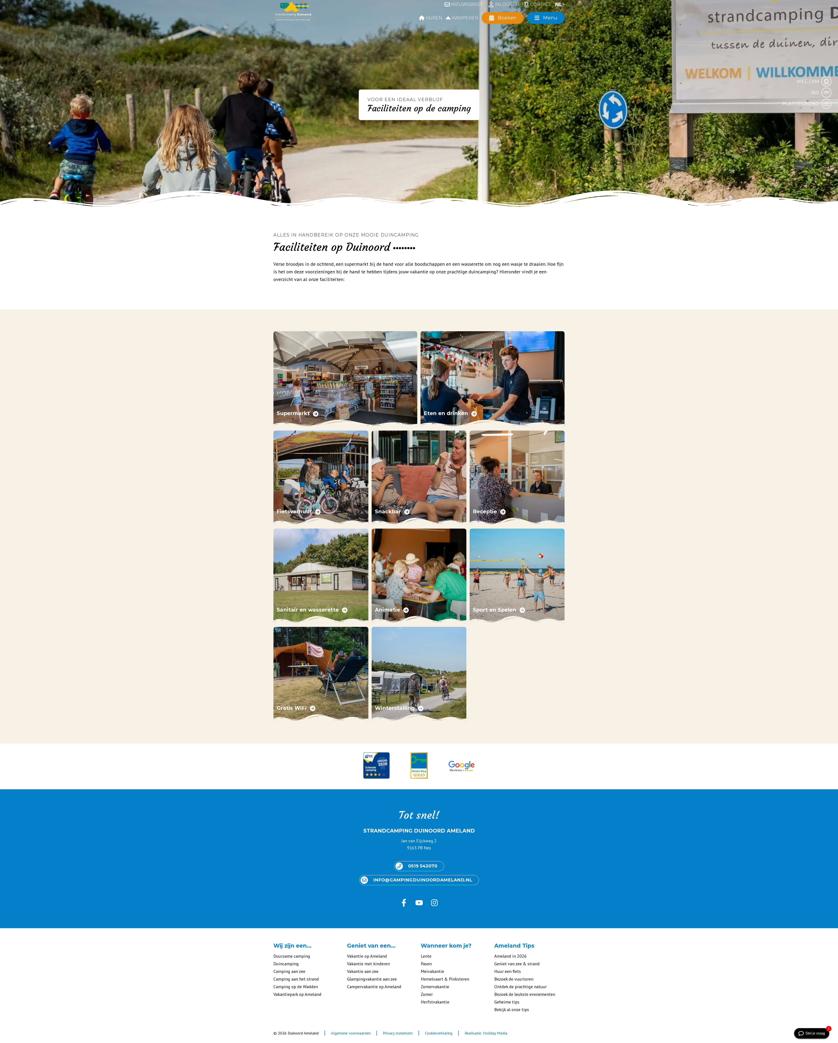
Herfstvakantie (435, 1002)
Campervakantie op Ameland (374, 987)
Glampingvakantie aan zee (372, 979)
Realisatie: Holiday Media (486, 1033)
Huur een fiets (507, 971)
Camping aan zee (289, 971)
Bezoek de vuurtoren (513, 979)
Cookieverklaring (438, 1033)
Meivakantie (432, 971)
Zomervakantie (435, 987)
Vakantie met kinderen (368, 964)
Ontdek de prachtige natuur (520, 987)
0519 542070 (422, 866)
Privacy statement (398, 1033)
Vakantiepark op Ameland (297, 994)
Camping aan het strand (296, 979)
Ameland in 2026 (510, 956)
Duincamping (286, 964)
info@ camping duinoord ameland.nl (422, 880)
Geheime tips (506, 1002)
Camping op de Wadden (295, 987)
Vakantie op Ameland (367, 956)
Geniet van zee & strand (517, 964)
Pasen (426, 964)
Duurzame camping (291, 956)
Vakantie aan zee (362, 971)
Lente (426, 956)
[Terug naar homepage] (293, 11)
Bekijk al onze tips (511, 1009)
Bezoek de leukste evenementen (524, 994)
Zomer (427, 994)
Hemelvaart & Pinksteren (445, 979)
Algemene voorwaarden (351, 1033)
